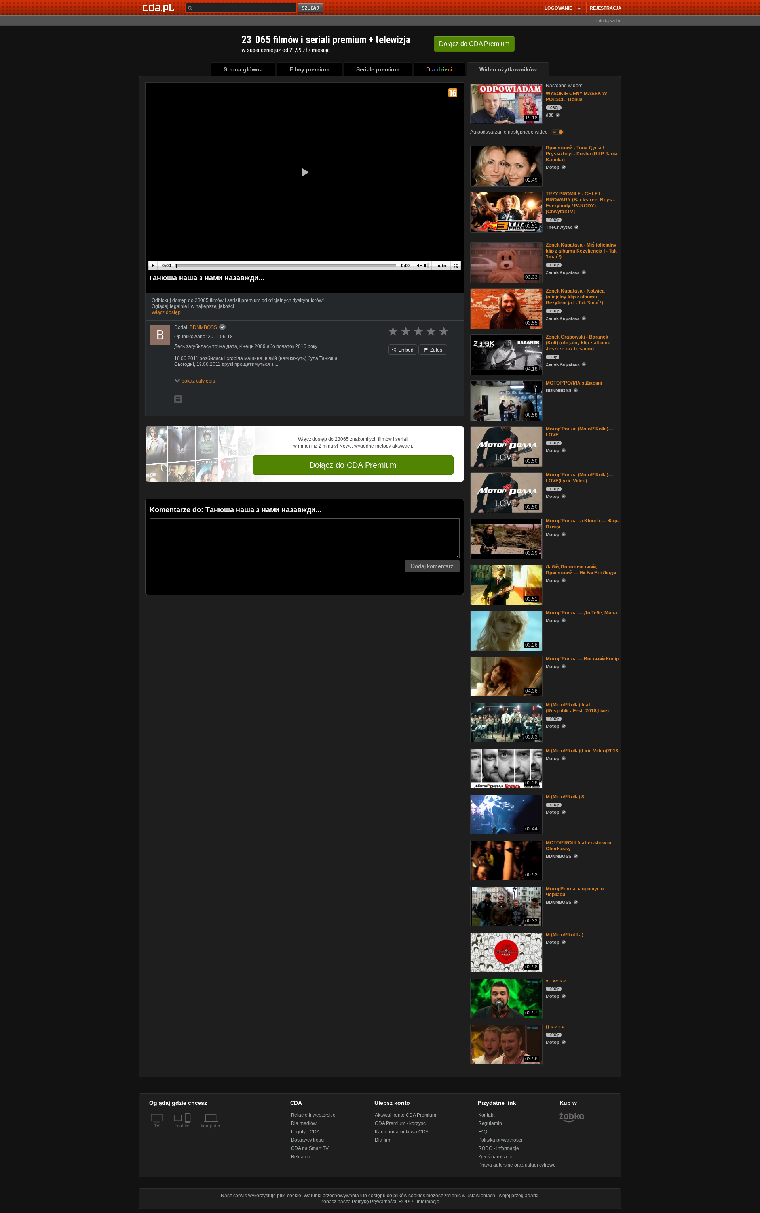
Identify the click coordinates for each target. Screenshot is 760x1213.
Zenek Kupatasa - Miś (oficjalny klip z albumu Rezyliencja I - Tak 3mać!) (581, 251)
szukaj (311, 8)
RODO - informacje (498, 1148)
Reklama (300, 1156)
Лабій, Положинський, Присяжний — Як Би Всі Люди (581, 570)
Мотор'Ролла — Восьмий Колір (582, 659)
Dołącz (474, 43)
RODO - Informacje (419, 1201)
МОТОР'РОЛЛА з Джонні (574, 383)
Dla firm (383, 1140)
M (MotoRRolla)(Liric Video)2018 (582, 751)
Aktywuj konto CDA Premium (405, 1115)
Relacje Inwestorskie (313, 1115)
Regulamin (490, 1123)
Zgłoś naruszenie (496, 1156)
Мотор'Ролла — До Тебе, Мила (581, 613)
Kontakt (486, 1115)
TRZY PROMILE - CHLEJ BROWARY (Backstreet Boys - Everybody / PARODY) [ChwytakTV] (580, 202)
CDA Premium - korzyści (401, 1123)
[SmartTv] (189, 1130)
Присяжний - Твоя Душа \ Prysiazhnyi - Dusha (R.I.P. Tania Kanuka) (582, 154)
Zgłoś (435, 350)
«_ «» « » (556, 980)
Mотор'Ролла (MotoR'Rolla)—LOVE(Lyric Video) (579, 478)
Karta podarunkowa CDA (402, 1132)
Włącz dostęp (166, 312)
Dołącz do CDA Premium (353, 465)
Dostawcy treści (308, 1140)
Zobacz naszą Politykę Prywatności (358, 1201)
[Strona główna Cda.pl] (160, 7)
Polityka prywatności (500, 1140)
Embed (405, 350)
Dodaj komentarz (432, 566)
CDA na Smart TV (310, 1148)
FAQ (482, 1132)
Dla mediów (304, 1123)
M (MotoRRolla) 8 (565, 797)
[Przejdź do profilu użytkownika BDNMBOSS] (160, 335)
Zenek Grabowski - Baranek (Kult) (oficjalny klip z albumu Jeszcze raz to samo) (578, 343)
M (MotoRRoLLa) (564, 934)
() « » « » (555, 1026)
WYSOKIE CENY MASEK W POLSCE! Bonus (576, 96)
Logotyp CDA (305, 1132)
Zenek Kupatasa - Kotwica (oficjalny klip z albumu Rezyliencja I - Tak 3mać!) (575, 297)
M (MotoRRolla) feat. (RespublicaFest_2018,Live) (577, 708)
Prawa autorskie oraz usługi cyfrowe (517, 1165)
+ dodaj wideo (608, 20)
